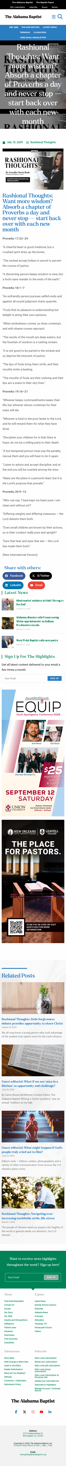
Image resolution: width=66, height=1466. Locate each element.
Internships (9, 1335)
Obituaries (39, 1320)
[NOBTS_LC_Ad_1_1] (33, 881)
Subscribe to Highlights (45, 1385)
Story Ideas (9, 1358)
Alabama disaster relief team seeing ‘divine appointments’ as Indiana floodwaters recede (37, 621)
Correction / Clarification (15, 1380)
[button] (60, 16)
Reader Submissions (13, 1369)
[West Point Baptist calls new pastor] (8, 642)
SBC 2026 (13, 27)
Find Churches (10, 1339)
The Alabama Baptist (22, 2)
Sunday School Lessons (45, 1305)
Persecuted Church (43, 1327)
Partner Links (10, 1327)
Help (44, 1445)
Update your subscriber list (47, 1381)
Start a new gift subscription (47, 1365)
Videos (38, 1331)
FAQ (50, 1445)
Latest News (50, 27)
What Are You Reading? (15, 1373)
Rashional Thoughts (43, 142)
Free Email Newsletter (33, 37)
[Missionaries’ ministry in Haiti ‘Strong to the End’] (8, 604)
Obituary (8, 1377)
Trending (25, 32)
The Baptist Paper (45, 2)
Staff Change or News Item (16, 1362)
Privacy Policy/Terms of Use (26, 1445)
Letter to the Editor (12, 1365)
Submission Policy (12, 1384)
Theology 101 (41, 1324)
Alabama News (41, 1312)
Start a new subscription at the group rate (47, 1376)
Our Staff (8, 1316)
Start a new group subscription (43, 1370)
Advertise (8, 1331)
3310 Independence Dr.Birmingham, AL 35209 (33, 1434)
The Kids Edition (30, 27)
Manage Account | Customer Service (47, 1389)
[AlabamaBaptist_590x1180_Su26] (33, 753)
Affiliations (9, 1324)
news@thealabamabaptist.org (33, 1454)
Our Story (8, 1312)
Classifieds (40, 32)
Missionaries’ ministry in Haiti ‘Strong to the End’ (40, 602)
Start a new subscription (46, 1358)
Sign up (54, 678)
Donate (7, 1309)
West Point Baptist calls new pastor (37, 640)
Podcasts (39, 1316)
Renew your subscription (46, 1362)
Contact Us (9, 1305)
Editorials (39, 1309)
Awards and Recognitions (15, 1320)
